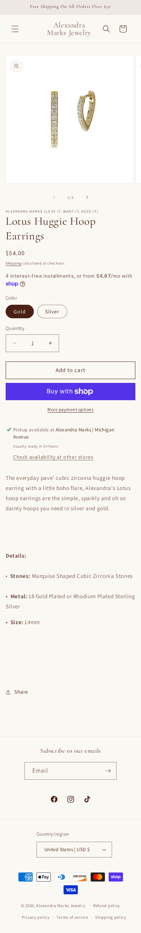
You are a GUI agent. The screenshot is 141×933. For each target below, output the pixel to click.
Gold (20, 311)
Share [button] (21, 691)
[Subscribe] (108, 771)
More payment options (70, 409)
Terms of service (72, 917)
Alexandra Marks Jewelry (60, 905)
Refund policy (106, 905)
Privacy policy (36, 917)
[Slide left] (54, 197)
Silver (52, 311)
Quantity (15, 328)
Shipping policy (110, 917)
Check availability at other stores (53, 457)
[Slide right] (87, 197)
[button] (15, 29)
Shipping (13, 263)
